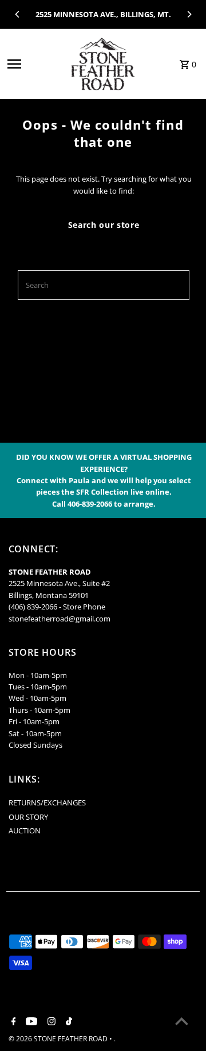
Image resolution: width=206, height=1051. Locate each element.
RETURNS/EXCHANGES (47, 802)
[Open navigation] (33, 64)
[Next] (188, 14)
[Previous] (17, 14)
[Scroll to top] (182, 1021)
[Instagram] (50, 1021)
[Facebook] (12, 1021)
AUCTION (25, 830)
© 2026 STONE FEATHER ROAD (59, 1039)
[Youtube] (30, 1021)
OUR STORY (28, 817)
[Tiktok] (67, 1021)
